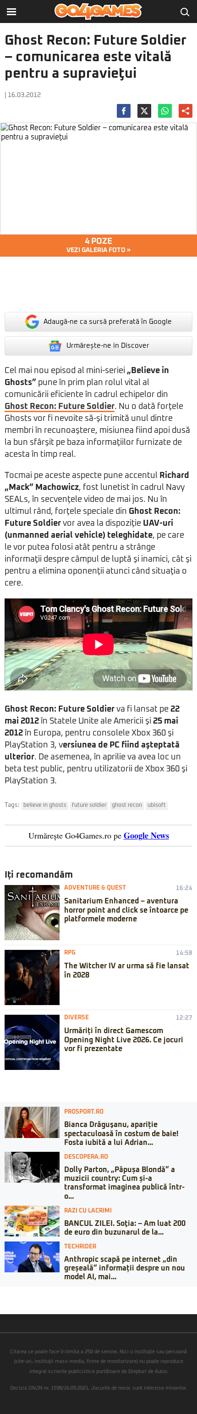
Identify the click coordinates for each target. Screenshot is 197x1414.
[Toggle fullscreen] (17, 1293)
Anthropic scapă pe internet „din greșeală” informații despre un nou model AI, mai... (124, 1268)
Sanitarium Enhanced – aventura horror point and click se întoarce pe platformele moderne (126, 909)
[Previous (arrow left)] (2, 1302)
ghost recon (127, 805)
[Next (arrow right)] (10, 1302)
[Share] (10, 1293)
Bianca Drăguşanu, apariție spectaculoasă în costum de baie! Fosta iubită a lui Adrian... (121, 1133)
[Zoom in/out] (24, 1293)
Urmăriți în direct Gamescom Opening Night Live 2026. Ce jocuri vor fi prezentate (123, 1039)
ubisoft (157, 805)
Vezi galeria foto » (98, 245)
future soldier (89, 805)
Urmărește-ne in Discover (107, 345)
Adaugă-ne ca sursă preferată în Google (108, 321)
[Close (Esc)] (2, 1293)
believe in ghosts (44, 805)
